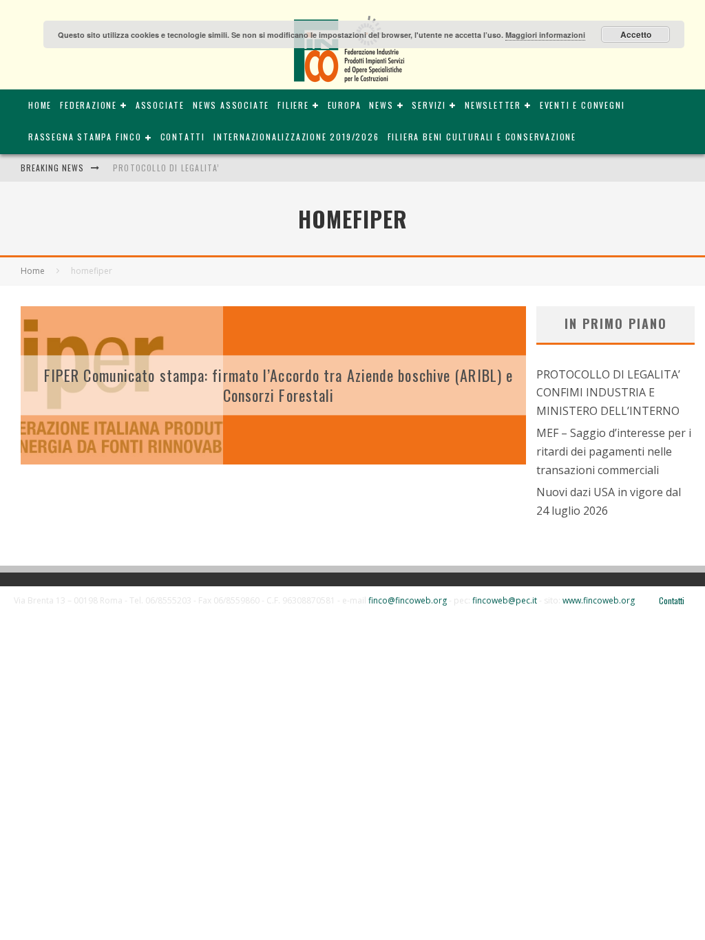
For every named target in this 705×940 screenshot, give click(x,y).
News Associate (231, 105)
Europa (344, 105)
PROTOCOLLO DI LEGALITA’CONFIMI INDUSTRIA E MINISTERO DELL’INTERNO (608, 392)
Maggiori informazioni (545, 35)
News (381, 105)
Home (40, 105)
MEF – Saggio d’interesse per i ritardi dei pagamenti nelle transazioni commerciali (613, 451)
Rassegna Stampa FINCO (85, 136)
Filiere (293, 105)
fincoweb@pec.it (504, 600)
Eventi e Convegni (582, 105)
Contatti (182, 136)
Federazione (88, 105)
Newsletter (493, 105)
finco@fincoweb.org (407, 600)
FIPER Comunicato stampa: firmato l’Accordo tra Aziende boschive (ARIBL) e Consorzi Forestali (278, 386)
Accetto (635, 34)
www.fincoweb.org (598, 600)
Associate (160, 105)
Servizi (429, 105)
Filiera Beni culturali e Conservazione (482, 136)
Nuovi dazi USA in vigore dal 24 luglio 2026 (608, 501)
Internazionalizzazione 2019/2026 (296, 136)
